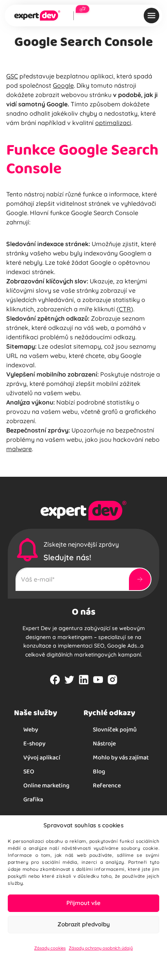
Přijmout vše (83, 903)
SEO (28, 771)
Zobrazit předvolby (83, 924)
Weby (30, 729)
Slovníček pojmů (115, 729)
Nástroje (104, 743)
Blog (99, 771)
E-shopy (34, 743)
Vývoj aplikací (41, 757)
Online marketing (46, 785)
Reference (107, 785)
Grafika (33, 799)
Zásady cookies (50, 948)
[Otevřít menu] (151, 15)
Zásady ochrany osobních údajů (101, 948)
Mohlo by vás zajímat (121, 757)
